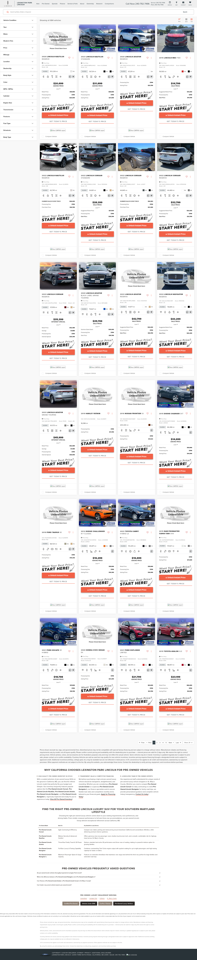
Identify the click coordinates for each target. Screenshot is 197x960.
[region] (58, 96)
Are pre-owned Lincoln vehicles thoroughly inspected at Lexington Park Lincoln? (59, 873)
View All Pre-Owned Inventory (61, 799)
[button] (114, 38)
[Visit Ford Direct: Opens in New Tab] (132, 955)
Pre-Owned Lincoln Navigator (45, 849)
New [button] (37, 4)
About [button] (82, 4)
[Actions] (73, 58)
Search (185, 12)
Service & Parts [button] (73, 4)
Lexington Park (93, 898)
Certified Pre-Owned (70, 904)
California (102, 898)
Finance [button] (62, 4)
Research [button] (99, 4)
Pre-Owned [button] (45, 4)
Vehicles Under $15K (88, 904)
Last (178, 742)
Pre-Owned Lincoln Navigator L (45, 856)
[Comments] (70, 76)
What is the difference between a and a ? (66, 877)
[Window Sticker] (73, 76)
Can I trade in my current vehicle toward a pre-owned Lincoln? (54, 885)
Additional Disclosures (101, 953)
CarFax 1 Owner (105, 904)
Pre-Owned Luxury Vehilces (124, 904)
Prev (149, 742)
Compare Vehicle (51, 136)
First (142, 742)
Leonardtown (83, 898)
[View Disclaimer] (60, 77)
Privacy (88, 953)
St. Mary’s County (112, 898)
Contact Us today (142, 794)
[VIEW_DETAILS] (58, 38)
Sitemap (80, 953)
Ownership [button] (90, 4)
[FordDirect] (45, 955)
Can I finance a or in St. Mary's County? (64, 881)
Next (171, 742)
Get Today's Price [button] (58, 121)
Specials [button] (54, 4)
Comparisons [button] (109, 4)
